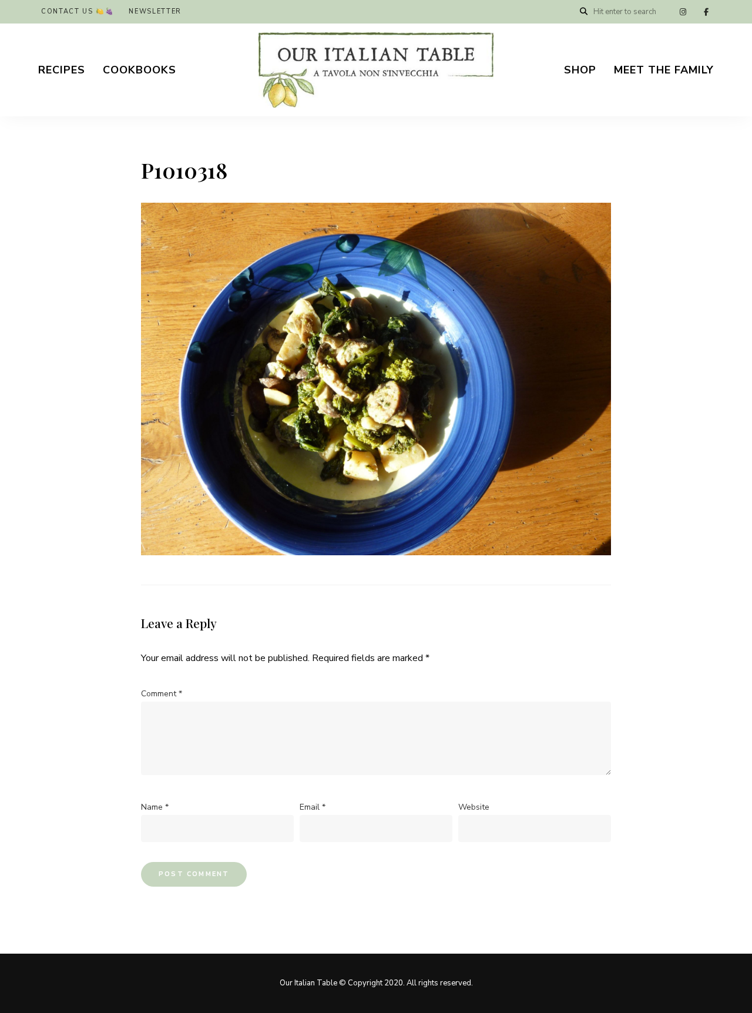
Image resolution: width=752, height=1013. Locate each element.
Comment (161, 693)
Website (473, 807)
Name (155, 807)
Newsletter (155, 11)
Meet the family (664, 70)
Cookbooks (139, 70)
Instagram (682, 12)
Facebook (706, 12)
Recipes (61, 70)
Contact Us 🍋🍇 (77, 11)
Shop (580, 70)
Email (312, 807)
